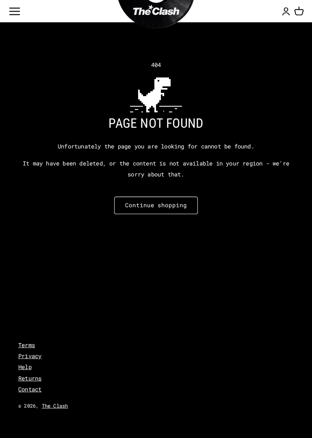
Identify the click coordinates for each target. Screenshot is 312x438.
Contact (29, 389)
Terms (26, 345)
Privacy (29, 356)
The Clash (55, 405)
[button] (299, 11)
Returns (29, 378)
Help (25, 367)
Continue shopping (155, 205)
